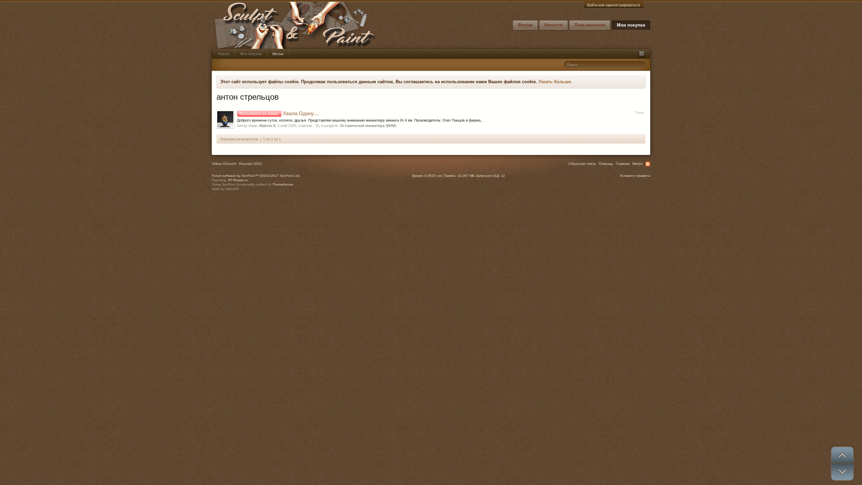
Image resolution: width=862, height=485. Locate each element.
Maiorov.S (267, 126)
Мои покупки (631, 25)
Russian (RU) (250, 164)
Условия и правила (635, 175)
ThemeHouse (282, 184)
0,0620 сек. (434, 175)
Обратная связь (582, 164)
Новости (553, 25)
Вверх (637, 164)
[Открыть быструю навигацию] (641, 54)
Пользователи (589, 25)
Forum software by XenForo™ (256, 175)
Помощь (606, 164)
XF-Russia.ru (238, 180)
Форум (525, 25)
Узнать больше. (555, 81)
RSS (647, 164)
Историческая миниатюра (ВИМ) (368, 126)
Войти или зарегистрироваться (613, 5)
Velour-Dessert (224, 164)
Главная (623, 164)
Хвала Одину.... (279, 113)
